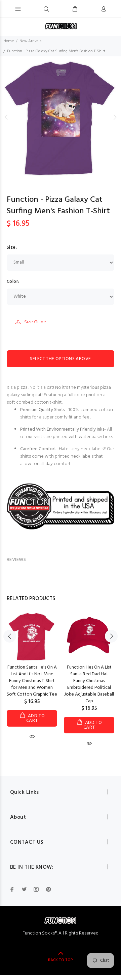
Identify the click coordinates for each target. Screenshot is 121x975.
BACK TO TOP (60, 960)
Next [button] (114, 117)
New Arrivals (30, 41)
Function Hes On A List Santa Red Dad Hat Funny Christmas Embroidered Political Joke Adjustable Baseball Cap (89, 684)
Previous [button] (6, 117)
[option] (60, 117)
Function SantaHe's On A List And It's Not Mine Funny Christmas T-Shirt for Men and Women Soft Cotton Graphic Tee (32, 680)
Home (8, 41)
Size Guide (35, 322)
